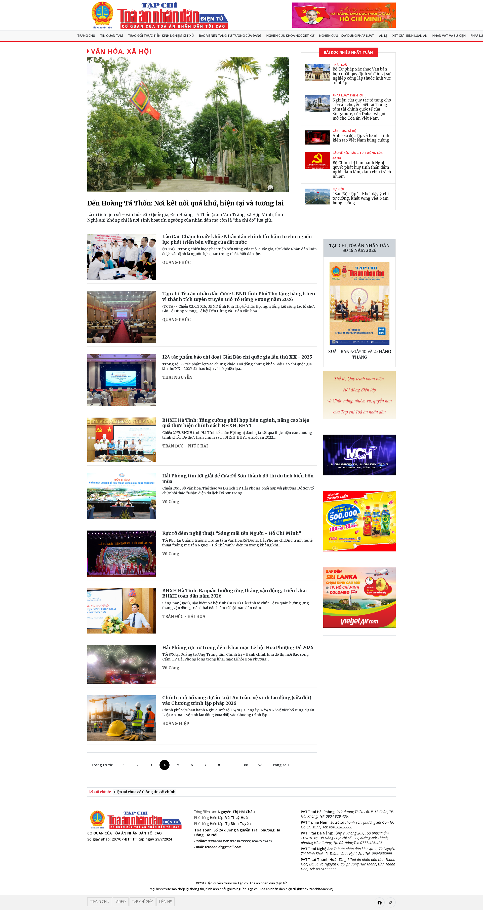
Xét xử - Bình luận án (409, 35)
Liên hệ (165, 901)
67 (260, 764)
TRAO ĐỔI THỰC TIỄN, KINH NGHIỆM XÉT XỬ (161, 35)
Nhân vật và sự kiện (449, 35)
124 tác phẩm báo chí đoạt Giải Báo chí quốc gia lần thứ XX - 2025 (237, 357)
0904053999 (382, 853)
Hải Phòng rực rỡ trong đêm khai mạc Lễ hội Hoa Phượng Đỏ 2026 (237, 647)
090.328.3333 (340, 827)
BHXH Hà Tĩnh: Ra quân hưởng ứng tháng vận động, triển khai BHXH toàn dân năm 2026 (234, 593)
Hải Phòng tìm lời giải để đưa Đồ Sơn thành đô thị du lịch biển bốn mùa (238, 478)
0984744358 (218, 840)
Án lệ (383, 35)
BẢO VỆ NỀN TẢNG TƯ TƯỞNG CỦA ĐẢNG (230, 35)
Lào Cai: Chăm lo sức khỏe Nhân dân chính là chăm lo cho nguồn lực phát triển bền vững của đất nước (237, 239)
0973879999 (240, 840)
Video (121, 901)
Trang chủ (86, 35)
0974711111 (326, 868)
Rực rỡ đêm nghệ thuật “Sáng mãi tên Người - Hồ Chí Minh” (231, 533)
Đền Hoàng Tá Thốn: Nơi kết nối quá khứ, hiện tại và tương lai (185, 203)
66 (246, 764)
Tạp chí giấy (142, 901)
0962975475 (262, 840)
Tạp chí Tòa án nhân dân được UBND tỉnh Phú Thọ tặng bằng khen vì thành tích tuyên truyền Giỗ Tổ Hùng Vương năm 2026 (238, 296)
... (232, 764)
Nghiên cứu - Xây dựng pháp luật (346, 35)
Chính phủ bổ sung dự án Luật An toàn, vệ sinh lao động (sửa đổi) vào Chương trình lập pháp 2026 (236, 700)
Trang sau (280, 764)
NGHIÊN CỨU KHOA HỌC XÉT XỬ (290, 35)
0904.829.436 (337, 816)
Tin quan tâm (111, 35)
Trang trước (102, 764)
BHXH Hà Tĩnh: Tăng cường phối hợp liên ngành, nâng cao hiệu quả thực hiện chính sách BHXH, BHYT (235, 423)
